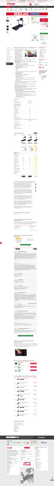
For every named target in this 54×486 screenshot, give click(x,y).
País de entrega (38, 0)
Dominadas (36, 466)
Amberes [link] (8, 467)
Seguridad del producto (8, 64)
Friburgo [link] (17, 452)
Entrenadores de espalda (38, 465)
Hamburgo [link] (8, 453)
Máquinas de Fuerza (37, 452)
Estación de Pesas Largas (38, 462)
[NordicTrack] (22, 396)
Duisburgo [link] (10, 452)
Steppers (36, 461)
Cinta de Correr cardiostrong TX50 (29, 143)
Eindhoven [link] (16, 463)
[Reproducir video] (30, 53)
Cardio (8, 11)
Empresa (8, 0)
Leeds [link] (9, 458)
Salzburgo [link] (15, 461)
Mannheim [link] (16, 454)
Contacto (15, 0)
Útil (15, 260)
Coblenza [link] (8, 454)
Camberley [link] (15, 458)
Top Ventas (8, 61)
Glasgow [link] (8, 459)
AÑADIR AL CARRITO (44, 33)
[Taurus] (22, 399)
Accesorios (8, 60)
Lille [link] (7, 469)
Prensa (28, 458)
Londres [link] (10, 459)
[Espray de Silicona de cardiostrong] (16, 370)
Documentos (8, 52)
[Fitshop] (11, 4)
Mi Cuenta (45, 0)
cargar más (20, 335)
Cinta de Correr (11, 11)
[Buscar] (30, 4)
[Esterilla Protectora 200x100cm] (16, 363)
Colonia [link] (10, 454)
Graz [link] (7, 461)
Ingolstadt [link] (13, 453)
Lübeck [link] (13, 454)
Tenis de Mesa (37, 454)
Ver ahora (23, 176)
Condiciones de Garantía (9, 54)
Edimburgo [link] (17, 458)
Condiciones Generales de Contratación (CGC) (23, 452)
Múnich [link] (18, 454)
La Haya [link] (13, 463)
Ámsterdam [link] (8, 463)
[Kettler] (22, 379)
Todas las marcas (37, 469)
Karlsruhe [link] (15, 453)
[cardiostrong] (13, 16)
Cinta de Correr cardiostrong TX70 (36, 143)
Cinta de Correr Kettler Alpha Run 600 (24, 378)
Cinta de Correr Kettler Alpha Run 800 (24, 406)
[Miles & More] (44, 442)
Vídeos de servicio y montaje (9, 58)
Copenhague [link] (8, 471)
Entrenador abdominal (38, 464)
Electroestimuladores (37, 467)
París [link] (8, 469)
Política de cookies (29, 451)
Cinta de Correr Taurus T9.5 (23, 398)
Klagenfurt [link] (11, 461)
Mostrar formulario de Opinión (25, 244)
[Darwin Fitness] (22, 387)
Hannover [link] (10, 453)
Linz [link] (13, 461)
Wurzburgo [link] (8, 456)
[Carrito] (47, 4)
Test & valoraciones (9, 56)
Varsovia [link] (8, 473)
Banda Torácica (18, 78)
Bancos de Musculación (38, 455)
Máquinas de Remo (37, 451)
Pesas (36, 457)
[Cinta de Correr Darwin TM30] (18, 386)
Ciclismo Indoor (37, 456)
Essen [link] (12, 452)
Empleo (13, 0)
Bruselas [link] (10, 467)
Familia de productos (9, 49)
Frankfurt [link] (14, 452)
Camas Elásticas (37, 453)
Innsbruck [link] (9, 461)
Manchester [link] (12, 459)
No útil (17, 260)
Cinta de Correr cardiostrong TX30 (23, 143)
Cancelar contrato (27, 447)
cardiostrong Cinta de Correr (17, 11)
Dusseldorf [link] (8, 452)
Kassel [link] (17, 453)
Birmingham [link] (12, 458)
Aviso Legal (10, 0)
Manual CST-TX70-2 (17, 214)
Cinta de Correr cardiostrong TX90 (24, 402)
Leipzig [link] (12, 454)
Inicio (6, 11)
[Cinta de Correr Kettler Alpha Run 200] (18, 390)
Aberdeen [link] (8, 458)
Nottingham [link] (15, 459)
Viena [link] (17, 461)
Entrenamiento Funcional (38, 463)
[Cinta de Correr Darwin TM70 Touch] (18, 414)
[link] (39, 63)
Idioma (42, 0)
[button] (7, 17)
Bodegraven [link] (11, 463)
